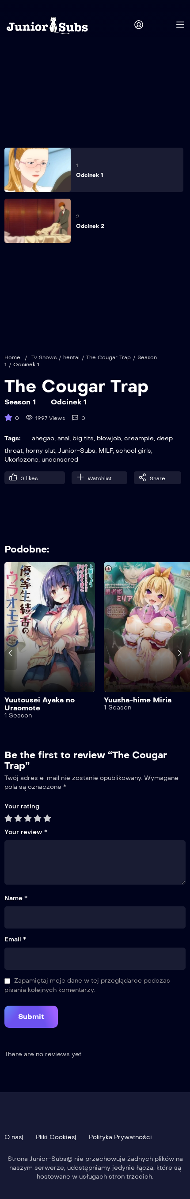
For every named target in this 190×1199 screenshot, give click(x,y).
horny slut (40, 451)
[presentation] (10, 653)
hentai (71, 357)
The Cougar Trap (108, 357)
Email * (15, 939)
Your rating (21, 806)
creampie (139, 438)
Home (12, 357)
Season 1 (20, 402)
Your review (25, 832)
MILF (106, 451)
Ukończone (21, 459)
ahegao (43, 438)
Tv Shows (44, 357)
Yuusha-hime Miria (137, 700)
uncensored (60, 459)
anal (63, 438)
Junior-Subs (76, 451)
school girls (133, 451)
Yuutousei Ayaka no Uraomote (39, 704)
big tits (83, 438)
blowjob (109, 438)
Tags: (12, 438)
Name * (15, 898)
